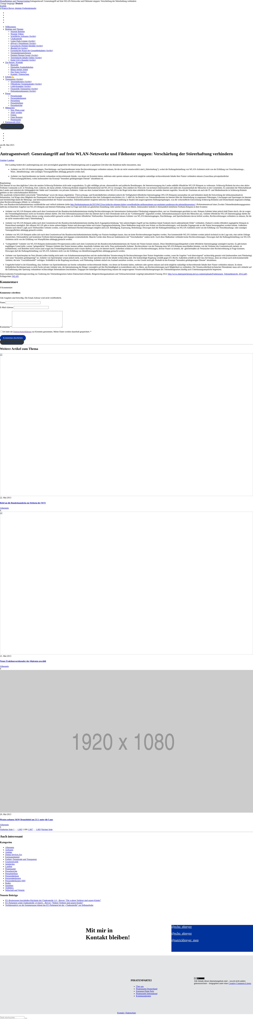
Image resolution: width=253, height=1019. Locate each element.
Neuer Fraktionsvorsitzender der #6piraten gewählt (23, 661)
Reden (8, 883)
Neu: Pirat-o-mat (17, 110)
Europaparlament (12, 857)
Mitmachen (10, 108)
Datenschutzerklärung (22, 332)
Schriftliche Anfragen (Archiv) (23, 36)
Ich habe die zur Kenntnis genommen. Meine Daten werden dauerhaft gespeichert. (47, 332)
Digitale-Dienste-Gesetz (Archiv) (24, 55)
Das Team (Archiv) (19, 72)
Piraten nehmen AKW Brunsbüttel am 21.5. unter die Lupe (26, 819)
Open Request (16, 117)
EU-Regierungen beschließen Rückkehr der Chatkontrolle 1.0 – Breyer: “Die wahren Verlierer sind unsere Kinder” (53, 900)
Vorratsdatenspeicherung (21, 53)
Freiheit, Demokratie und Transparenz (21, 859)
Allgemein (4, 508)
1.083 (38, 829)
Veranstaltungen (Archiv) (21, 81)
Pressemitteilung (12, 876)
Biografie (14, 65)
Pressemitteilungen (18, 98)
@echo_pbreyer (181, 926)
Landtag (10, 160)
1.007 (30, 829)
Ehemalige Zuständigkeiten (22, 67)
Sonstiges (9, 885)
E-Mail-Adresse (6, 307)
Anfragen (9, 850)
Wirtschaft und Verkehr (15, 890)
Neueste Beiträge (18, 31)
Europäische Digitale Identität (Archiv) (27, 46)
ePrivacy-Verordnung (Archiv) (23, 43)
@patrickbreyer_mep (185, 940)
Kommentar (5, 327)
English (3, 6)
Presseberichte (16, 105)
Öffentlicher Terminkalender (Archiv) (26, 84)
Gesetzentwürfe (11, 862)
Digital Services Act (13, 854)
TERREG (9, 888)
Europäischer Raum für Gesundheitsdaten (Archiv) (32, 50)
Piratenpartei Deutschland (146, 989)
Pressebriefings (17, 103)
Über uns (140, 986)
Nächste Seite (47, 829)
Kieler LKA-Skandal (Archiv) (23, 60)
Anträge (3, 160)
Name (2, 302)
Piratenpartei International (146, 993)
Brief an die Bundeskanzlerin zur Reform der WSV (23, 503)
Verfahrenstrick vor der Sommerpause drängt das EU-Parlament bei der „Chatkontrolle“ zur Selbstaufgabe (49, 905)
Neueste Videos (17, 34)
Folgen (13, 115)
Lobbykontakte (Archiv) (21, 86)
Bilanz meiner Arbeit (19, 69)
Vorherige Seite (6, 829)
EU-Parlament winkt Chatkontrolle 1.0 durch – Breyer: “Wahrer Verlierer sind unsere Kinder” (44, 903)
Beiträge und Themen (14, 29)
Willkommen (10, 27)
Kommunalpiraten (143, 996)
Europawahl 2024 (12, 122)
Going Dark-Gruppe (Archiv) (23, 41)
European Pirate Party (145, 991)
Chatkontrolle (16, 39)
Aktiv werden (16, 112)
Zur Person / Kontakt (14, 62)
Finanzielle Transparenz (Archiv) (24, 89)
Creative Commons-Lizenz (240, 983)
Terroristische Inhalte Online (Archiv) (26, 58)
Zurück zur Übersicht (12, 126)
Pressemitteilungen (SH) (15, 881)
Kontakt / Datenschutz (20, 74)
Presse (8, 93)
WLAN (15, 276)
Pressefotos (15, 100)
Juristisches (10, 864)
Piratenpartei (16, 120)
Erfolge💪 (9, 77)
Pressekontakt (16, 96)
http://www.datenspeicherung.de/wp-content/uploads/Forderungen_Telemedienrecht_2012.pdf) (207, 274)
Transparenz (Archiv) (14, 79)
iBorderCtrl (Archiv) (19, 48)
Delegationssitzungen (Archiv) (23, 91)
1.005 (20, 829)
